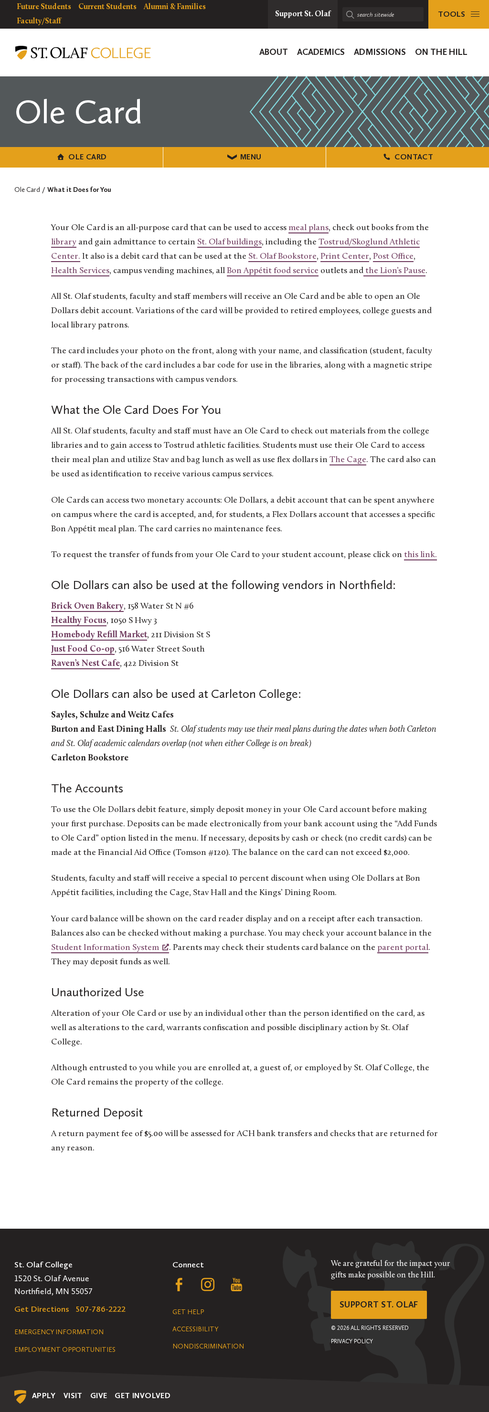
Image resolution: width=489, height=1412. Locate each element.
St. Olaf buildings (229, 242)
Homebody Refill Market (99, 635)
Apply (44, 1395)
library (63, 242)
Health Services (80, 271)
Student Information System (105, 948)
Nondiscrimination (208, 1346)
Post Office (393, 257)
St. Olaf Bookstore (282, 257)
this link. (420, 555)
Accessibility (195, 1329)
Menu (251, 156)
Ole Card (87, 156)
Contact (413, 156)
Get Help (188, 1312)
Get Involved (142, 1395)
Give (98, 1395)
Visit (73, 1395)
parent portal (402, 948)
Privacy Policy (352, 1341)
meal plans (308, 228)
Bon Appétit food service (273, 271)
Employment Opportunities (65, 1350)
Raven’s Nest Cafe (85, 664)
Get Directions (41, 1309)
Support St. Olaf (379, 1304)
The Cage (348, 460)
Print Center (344, 257)
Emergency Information (59, 1332)
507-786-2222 (101, 1309)
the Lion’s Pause (394, 271)
